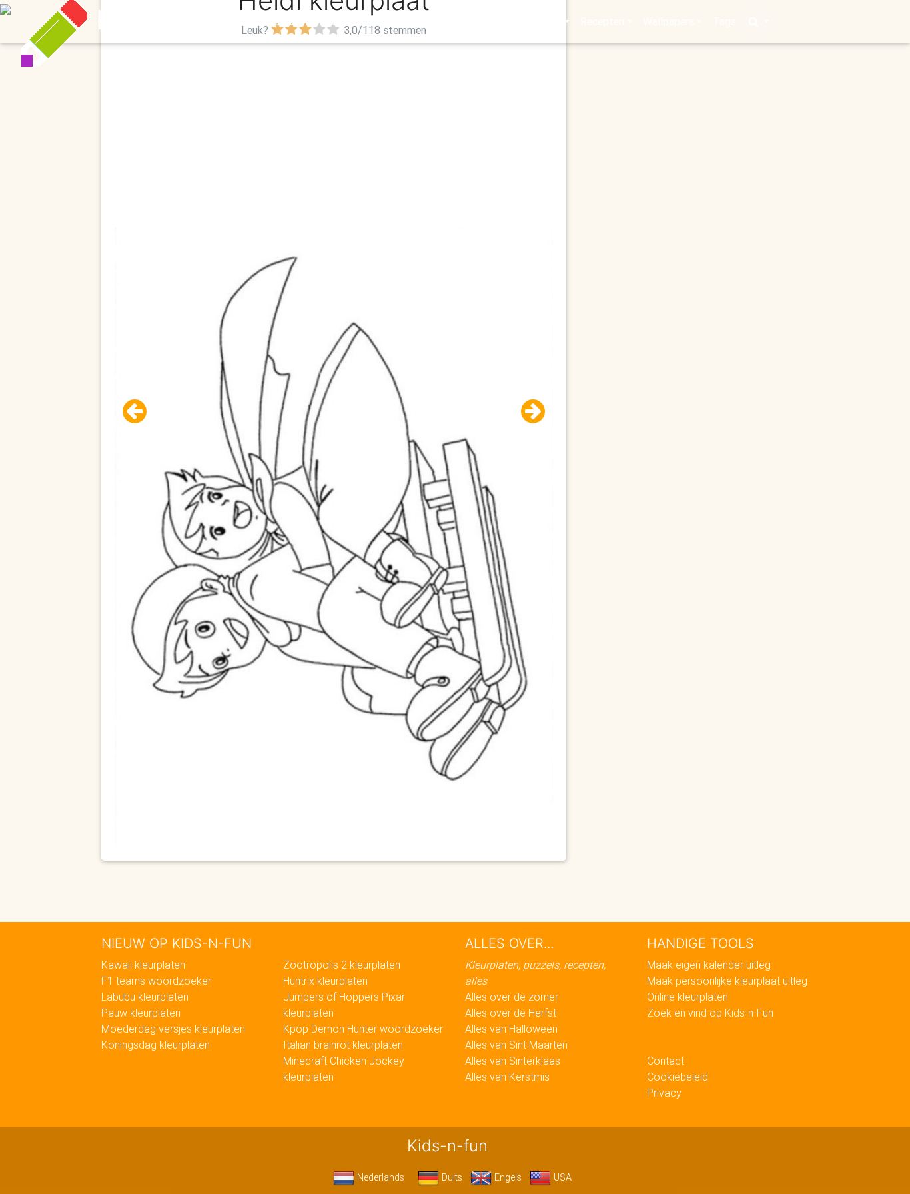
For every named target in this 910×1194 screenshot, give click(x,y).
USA (561, 1177)
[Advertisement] (334, 134)
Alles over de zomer (511, 996)
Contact (665, 1060)
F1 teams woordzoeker (156, 980)
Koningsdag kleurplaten (155, 1044)
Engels (507, 1177)
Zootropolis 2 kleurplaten (341, 964)
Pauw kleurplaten (141, 1012)
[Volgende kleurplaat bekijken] (527, 412)
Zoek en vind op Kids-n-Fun (710, 1012)
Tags (724, 21)
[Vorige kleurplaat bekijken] (140, 412)
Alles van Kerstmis (507, 1076)
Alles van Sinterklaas (512, 1060)
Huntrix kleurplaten (325, 980)
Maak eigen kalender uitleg (709, 964)
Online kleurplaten (687, 996)
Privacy (664, 1092)
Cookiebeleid (677, 1076)
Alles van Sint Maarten (516, 1044)
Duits (450, 1177)
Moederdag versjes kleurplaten (173, 1028)
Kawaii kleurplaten (143, 964)
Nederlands (379, 1177)
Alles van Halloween (511, 1028)
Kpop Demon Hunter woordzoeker (363, 1028)
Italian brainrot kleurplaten (343, 1044)
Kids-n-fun (163, 20)
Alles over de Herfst (510, 1012)
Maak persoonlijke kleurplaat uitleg (727, 980)
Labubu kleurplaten (145, 996)
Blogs (335, 21)
